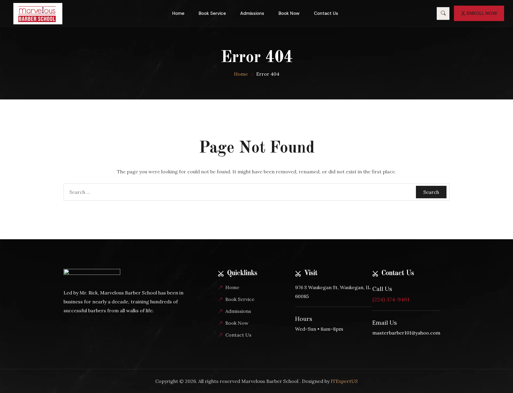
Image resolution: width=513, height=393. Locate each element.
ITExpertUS (344, 381)
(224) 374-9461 (390, 299)
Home (178, 13)
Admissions (252, 13)
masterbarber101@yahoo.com (406, 333)
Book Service (212, 13)
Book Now (289, 13)
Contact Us (326, 13)
